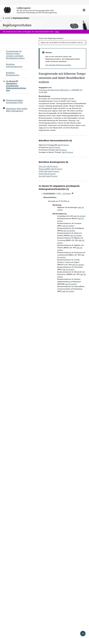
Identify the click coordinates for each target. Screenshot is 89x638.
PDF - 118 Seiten (64, 193)
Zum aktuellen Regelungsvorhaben (58, 65)
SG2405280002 (49, 193)
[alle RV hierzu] (63, 145)
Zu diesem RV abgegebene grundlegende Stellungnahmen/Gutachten (16, 85)
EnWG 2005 (43, 171)
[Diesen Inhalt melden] (73, 193)
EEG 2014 (42, 166)
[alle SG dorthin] (79, 216)
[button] (84, 10)
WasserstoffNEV (45, 169)
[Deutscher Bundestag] (9, 10)
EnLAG (41, 174)
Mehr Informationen (14, 111)
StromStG (42, 176)
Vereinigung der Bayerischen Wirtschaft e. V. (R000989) (59, 90)
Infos (57, 32)
